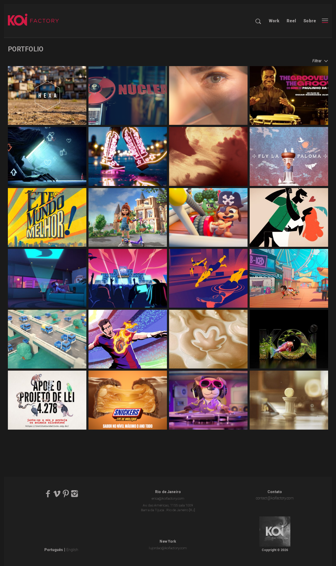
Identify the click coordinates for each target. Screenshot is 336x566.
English (72, 550)
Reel (291, 20)
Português (53, 550)
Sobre (309, 20)
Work (274, 20)
